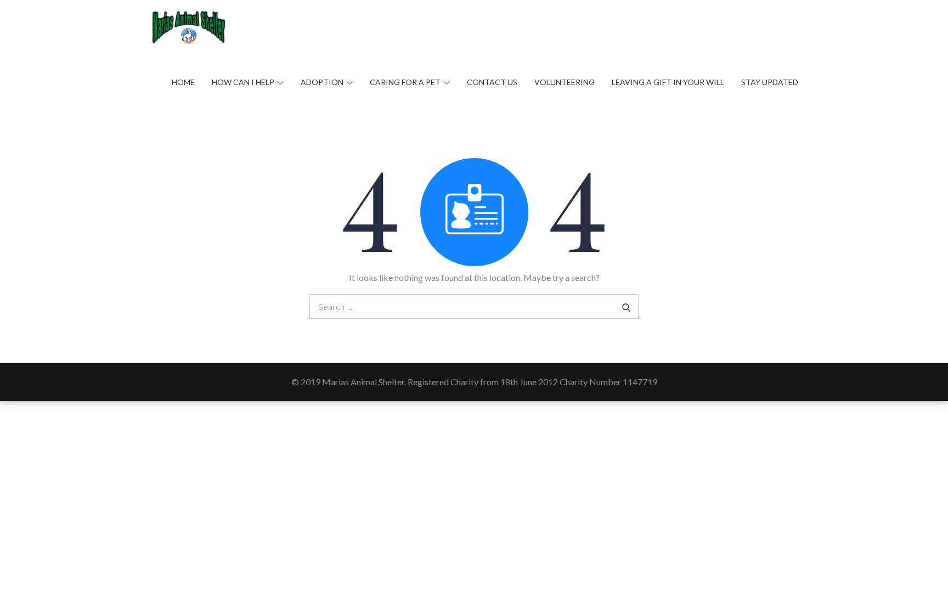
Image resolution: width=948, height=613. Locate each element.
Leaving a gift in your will (668, 82)
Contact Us (492, 82)
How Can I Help (243, 82)
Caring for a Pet (405, 82)
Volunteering (564, 82)
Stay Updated (769, 82)
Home (183, 82)
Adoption (322, 82)
